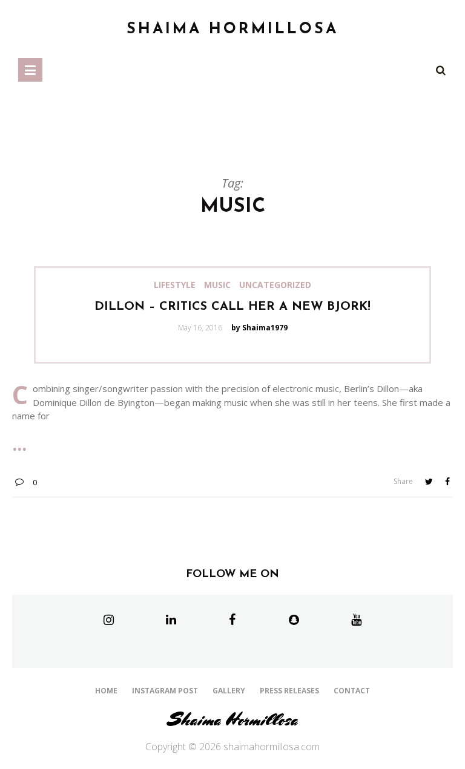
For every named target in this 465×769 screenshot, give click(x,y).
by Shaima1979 (259, 327)
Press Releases (289, 691)
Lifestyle (175, 285)
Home (106, 691)
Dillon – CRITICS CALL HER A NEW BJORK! (232, 307)
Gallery (229, 691)
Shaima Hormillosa (232, 719)
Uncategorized (275, 285)
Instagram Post (165, 691)
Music (217, 285)
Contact (352, 691)
